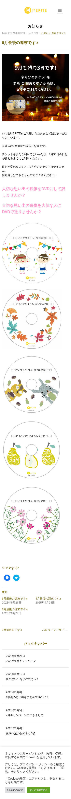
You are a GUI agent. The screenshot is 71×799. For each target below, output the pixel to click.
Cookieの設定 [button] (15, 789)
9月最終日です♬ (12, 629)
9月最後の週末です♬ (15, 598)
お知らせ (46, 33)
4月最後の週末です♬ (49, 598)
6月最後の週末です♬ (15, 609)
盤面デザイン (59, 33)
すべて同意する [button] (39, 789)
